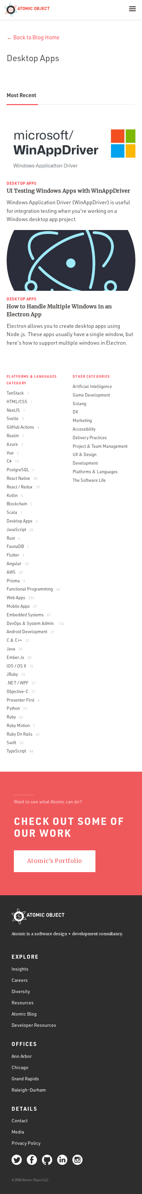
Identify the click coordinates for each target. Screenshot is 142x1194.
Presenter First (23, 700)
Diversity (21, 991)
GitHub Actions (23, 427)
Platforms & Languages (95, 471)
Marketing (82, 420)
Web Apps (20, 597)
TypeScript (20, 750)
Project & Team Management (100, 446)
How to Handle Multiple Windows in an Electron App (59, 310)
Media (18, 1132)
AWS (15, 572)
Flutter (15, 555)
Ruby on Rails (23, 734)
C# (13, 461)
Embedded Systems (29, 614)
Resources (23, 1002)
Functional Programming (33, 589)
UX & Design (84, 454)
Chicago (20, 1067)
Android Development (30, 631)
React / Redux (23, 486)
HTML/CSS (20, 401)
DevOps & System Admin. (35, 623)
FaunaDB (18, 546)
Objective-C (21, 691)
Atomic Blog (24, 1014)
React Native (22, 478)
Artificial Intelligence (92, 386)
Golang (79, 403)
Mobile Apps (22, 606)
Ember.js (19, 657)
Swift (15, 742)
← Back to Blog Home (33, 37)
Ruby (15, 716)
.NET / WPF (21, 682)
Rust (13, 538)
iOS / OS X (20, 666)
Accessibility (84, 429)
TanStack (18, 393)
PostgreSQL (20, 469)
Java (14, 648)
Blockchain (19, 503)
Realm (15, 435)
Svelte (15, 418)
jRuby (16, 674)
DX (75, 411)
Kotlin (15, 495)
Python (17, 708)
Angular (18, 563)
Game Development (91, 395)
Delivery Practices (90, 437)
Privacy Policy (26, 1143)
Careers (20, 980)
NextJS (16, 410)
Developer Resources (34, 1025)
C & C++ (18, 640)
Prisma (16, 580)
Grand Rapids (25, 1078)
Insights (20, 969)
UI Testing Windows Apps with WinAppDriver (68, 190)
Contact (20, 1120)
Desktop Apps (22, 520)
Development (85, 463)
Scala (14, 512)
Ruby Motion (21, 725)
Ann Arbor (22, 1056)
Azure (15, 444)
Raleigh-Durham (29, 1090)
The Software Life (89, 480)
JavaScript (20, 529)
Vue (13, 452)
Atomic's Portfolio (54, 861)
